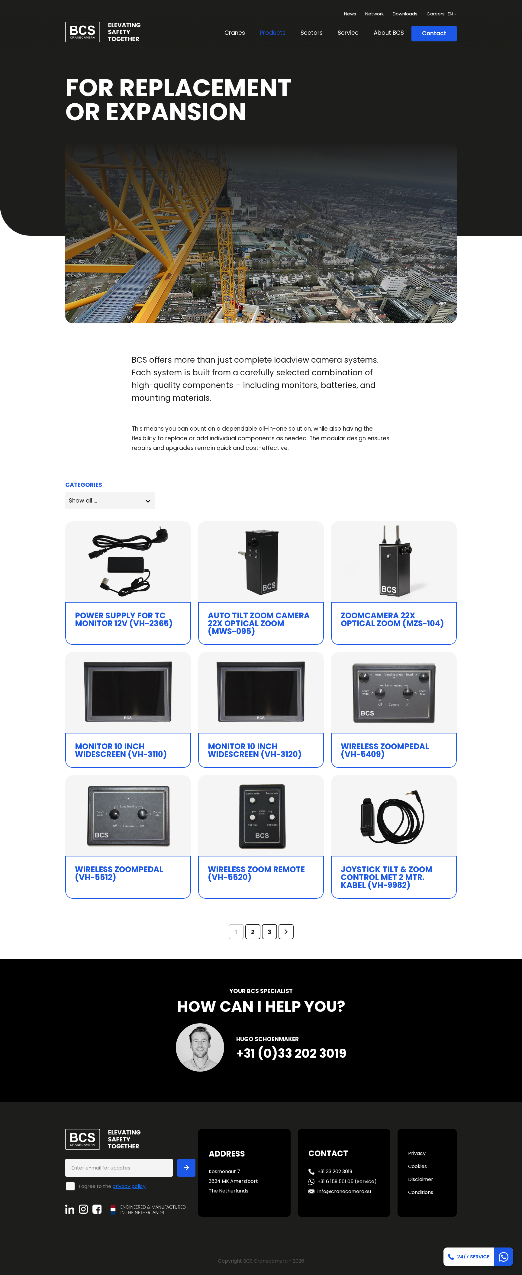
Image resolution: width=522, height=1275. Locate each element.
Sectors (312, 33)
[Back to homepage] (102, 32)
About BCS (389, 33)
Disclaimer (420, 1179)
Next (286, 931)
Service (348, 33)
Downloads (405, 14)
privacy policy (129, 1186)
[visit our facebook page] (99, 1209)
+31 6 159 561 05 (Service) (347, 1181)
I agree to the (112, 1186)
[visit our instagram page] (85, 1209)
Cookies (417, 1166)
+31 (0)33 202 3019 (291, 1053)
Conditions (420, 1192)
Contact (434, 33)
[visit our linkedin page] (72, 1209)
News (350, 14)
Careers (436, 14)
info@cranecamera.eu (344, 1191)
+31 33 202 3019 (334, 1171)
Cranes (234, 33)
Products (272, 33)
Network (374, 14)
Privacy (417, 1153)
